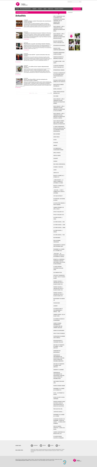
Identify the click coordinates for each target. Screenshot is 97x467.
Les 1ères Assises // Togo (59, 234)
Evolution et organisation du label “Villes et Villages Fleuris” (59, 277)
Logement (55, 305)
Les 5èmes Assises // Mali (59, 221)
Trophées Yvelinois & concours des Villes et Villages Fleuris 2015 (58, 283)
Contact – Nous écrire (35, 459)
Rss (59, 445)
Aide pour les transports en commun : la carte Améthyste (58, 346)
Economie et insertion (58, 8)
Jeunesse (39, 8)
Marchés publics (24, 459)
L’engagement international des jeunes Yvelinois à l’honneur (37, 32)
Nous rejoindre (56, 134)
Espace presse (56, 136)
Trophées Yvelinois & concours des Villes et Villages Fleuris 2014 (58, 294)
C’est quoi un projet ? (58, 195)
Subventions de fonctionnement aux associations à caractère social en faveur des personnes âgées (58, 375)
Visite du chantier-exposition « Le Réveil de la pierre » (59, 428)
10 (35, 93)
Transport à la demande (58, 369)
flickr (52, 445)
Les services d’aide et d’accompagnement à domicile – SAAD (58, 310)
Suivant (48, 93)
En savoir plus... (18, 28)
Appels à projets (56, 152)
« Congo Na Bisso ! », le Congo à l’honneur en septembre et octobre (58, 181)
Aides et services (77, 8)
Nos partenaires (56, 237)
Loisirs (44, 8)
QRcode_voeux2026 (57, 88)
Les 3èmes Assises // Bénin (59, 227)
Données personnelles (50, 459)
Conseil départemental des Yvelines (22, 4)
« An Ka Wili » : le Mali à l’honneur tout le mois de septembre (58, 192)
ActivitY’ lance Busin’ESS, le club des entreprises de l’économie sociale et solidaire (35, 80)
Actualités (55, 142)
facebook (36, 445)
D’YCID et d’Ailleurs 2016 (58, 214)
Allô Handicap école (57, 272)
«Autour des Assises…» (58, 411)
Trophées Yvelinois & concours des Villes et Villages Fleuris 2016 (58, 288)
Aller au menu (17, 1)
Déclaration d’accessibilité (59, 45)
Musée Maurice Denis (40, 450)
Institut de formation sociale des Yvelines (52, 450)
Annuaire (55, 145)
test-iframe (55, 96)
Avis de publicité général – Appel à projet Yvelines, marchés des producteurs (59, 122)
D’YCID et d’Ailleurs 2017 (58, 211)
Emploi (29, 459)
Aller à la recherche (30, 1)
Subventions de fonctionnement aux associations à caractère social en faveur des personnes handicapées (58, 358)
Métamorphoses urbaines (58, 70)
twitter (44, 445)
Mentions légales (42, 459)
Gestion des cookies (58, 459)
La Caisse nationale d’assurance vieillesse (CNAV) (58, 268)
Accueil (17, 8)
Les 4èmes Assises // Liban (59, 224)
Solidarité (34, 8)
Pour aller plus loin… (58, 408)
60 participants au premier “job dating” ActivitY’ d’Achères (37, 43)
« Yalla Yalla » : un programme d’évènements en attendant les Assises (58, 255)
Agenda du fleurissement (58, 330)
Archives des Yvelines (35, 449)
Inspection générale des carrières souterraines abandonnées (50, 449)
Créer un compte (57, 155)
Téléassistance (56, 302)
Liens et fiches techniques (59, 333)
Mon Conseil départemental (24, 8)
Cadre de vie (50, 8)
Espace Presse (18, 459)
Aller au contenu (24, 1)
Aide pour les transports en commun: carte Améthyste (58, 365)
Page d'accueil (77, 460)
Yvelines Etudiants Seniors (59, 385)
